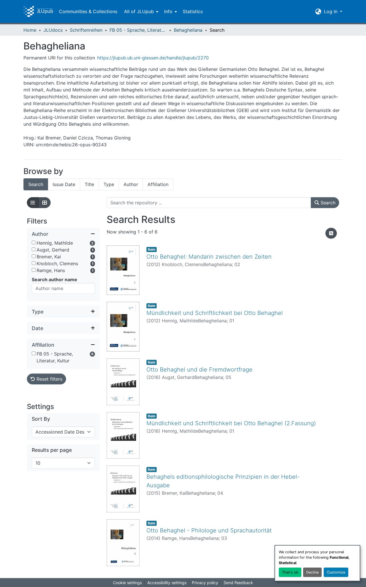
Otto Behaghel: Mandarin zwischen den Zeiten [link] (209, 256)
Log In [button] (331, 11)
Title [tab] (89, 184)
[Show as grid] (45, 202)
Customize (336, 572)
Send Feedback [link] (238, 582)
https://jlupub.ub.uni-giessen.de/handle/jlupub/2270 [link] (153, 58)
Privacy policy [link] (205, 582)
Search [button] (327, 202)
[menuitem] (140, 11)
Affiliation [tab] (158, 184)
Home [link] (29, 30)
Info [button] (168, 11)
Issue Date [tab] (64, 184)
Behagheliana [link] (188, 30)
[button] (38, 11)
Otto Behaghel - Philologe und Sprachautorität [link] (209, 530)
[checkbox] (33, 242)
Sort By (41, 419)
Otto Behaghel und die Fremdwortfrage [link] (199, 369)
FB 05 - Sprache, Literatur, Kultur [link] (138, 30)
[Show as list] (33, 202)
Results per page (52, 450)
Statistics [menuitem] (193, 11)
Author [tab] (131, 184)
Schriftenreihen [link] (86, 30)
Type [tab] (109, 184)
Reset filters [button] (48, 379)
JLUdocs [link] (53, 30)
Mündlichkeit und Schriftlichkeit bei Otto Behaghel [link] (214, 313)
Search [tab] (35, 184)
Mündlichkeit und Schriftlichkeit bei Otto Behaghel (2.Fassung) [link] (231, 423)
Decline (312, 572)
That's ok (290, 572)
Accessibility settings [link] (166, 582)
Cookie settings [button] (127, 582)
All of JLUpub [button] (139, 11)
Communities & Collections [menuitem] (88, 11)
